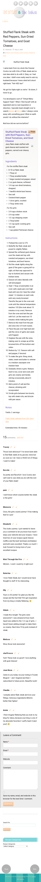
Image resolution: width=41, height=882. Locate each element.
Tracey (6, 447)
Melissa (6, 639)
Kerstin (6, 470)
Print (33, 131)
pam (5, 490)
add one (20, 438)
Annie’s (11, 111)
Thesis (33, 876)
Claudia (6, 690)
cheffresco (8, 653)
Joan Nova (7, 670)
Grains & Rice (23, 53)
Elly (4, 590)
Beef (8, 53)
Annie (5, 710)
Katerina (6, 573)
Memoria (7, 507)
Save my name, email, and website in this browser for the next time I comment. (19, 797)
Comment (7, 768)
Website (6, 759)
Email (6, 750)
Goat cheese (14, 53)
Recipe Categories (9, 844)
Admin (20, 879)
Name (6, 742)
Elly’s (19, 111)
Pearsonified (21, 876)
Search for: (6, 822)
